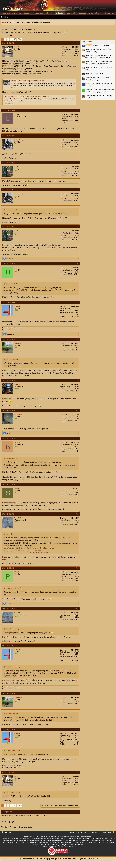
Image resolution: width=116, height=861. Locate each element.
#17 (77, 646)
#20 (77, 772)
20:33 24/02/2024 (8, 609)
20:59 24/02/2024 (8, 693)
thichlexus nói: (11, 210)
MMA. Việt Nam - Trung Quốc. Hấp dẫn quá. (97, 79)
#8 (78, 302)
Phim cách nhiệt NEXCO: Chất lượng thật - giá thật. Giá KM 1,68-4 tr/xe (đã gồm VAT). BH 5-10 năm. (60, 859)
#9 (78, 339)
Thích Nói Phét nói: (12, 588)
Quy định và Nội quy (83, 832)
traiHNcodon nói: (12, 792)
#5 (78, 190)
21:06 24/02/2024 (8, 772)
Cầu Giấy (75, 317)
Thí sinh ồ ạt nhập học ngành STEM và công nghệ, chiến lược (99, 91)
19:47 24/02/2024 (8, 438)
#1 (78, 43)
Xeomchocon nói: (12, 667)
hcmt (4, 35)
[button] (53, 13)
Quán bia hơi (74, 175)
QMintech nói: (11, 359)
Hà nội (76, 55)
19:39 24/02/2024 (8, 339)
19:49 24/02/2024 (8, 484)
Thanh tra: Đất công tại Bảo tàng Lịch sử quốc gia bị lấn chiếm (98, 57)
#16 (77, 609)
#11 (77, 410)
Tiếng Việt (7, 832)
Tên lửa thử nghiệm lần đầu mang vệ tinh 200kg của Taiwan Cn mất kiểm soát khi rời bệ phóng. (99, 62)
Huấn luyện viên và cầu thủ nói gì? (98, 97)
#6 (78, 227)
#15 (77, 568)
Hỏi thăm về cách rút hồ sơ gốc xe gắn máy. (98, 51)
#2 (78, 110)
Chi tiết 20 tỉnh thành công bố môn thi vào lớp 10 (28, 81)
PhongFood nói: (11, 629)
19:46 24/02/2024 (8, 410)
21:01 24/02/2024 (8, 729)
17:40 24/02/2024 (8, 190)
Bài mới (49, 13)
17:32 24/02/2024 (8, 163)
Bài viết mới (87, 42)
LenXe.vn (27, 13)
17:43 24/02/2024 (8, 227)
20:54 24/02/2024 (8, 646)
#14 (77, 514)
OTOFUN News (105, 832)
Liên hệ (71, 832)
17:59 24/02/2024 (8, 264)
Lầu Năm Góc (74, 580)
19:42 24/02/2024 (8, 380)
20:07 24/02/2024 (8, 568)
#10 (77, 380)
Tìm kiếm (4, 17)
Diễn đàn (59, 13)
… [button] (11, 39)
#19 (77, 729)
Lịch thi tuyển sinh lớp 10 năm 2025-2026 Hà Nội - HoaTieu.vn (26, 96)
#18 (77, 693)
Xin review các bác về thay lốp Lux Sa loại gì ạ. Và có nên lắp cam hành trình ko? (99, 85)
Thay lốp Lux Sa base (97, 45)
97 (15, 39)
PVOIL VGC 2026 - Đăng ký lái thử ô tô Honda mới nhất (28, 22)
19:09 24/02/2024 (8, 302)
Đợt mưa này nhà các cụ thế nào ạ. (99, 69)
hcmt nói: (9, 534)
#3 (78, 136)
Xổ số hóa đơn (94, 73)
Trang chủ (39, 13)
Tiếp (19, 39)
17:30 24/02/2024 (8, 110)
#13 (77, 484)
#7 (78, 264)
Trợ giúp (95, 832)
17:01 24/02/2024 (8, 43)
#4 (78, 163)
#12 (77, 438)
